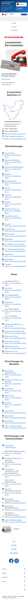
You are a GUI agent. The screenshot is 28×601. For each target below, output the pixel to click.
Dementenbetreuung (10, 181)
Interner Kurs (8, 288)
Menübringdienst (9, 234)
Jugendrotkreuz (9, 389)
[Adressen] (6, 529)
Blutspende (8, 174)
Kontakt (9, 596)
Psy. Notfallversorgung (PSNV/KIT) (15, 244)
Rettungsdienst (9, 254)
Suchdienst (8, 264)
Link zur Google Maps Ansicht (17, 139)
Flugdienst (8, 202)
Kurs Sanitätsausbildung (12, 295)
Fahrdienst (8, 195)
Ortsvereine (8, 403)
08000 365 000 (6, 79)
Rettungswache (9, 411)
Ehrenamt (7, 188)
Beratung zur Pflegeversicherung (14, 167)
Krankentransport (10, 229)
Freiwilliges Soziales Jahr (12, 209)
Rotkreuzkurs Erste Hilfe (12, 346)
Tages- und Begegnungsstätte (13, 426)
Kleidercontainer (9, 396)
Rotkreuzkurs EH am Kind (12, 341)
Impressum (15, 596)
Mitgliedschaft (9, 239)
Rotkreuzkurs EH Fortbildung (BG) (14, 331)
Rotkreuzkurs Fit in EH (11, 351)
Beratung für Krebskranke (12, 160)
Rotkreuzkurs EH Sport (11, 336)
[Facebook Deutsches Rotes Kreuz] (11, 561)
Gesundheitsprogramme (12, 216)
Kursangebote (9, 302)
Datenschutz (21, 596)
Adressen (16, 529)
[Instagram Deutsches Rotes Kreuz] (16, 561)
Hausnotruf (8, 224)
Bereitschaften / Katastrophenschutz (10, 372)
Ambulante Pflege (10, 153)
